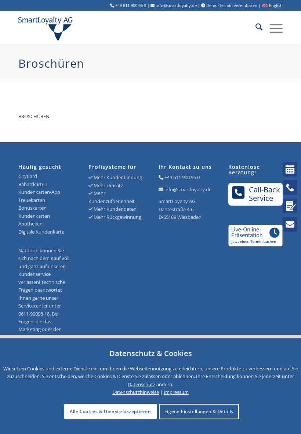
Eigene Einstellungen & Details (198, 411)
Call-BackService (264, 194)
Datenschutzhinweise (135, 392)
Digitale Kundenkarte (41, 231)
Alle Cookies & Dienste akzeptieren (110, 411)
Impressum (176, 392)
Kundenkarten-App (39, 192)
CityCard (27, 176)
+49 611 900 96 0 (182, 177)
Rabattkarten (32, 184)
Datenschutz (141, 384)
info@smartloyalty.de (187, 189)
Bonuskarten (32, 207)
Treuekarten (31, 200)
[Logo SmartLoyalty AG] (71, 28)
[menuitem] (255, 28)
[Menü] (272, 28)
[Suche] (255, 28)
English (275, 5)
